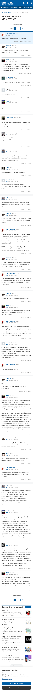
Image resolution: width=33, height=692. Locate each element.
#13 (7, 215)
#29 (7, 545)
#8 (6, 134)
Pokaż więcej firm (17, 666)
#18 (7, 307)
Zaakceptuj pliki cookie (16, 683)
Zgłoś (30, 41)
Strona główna (4, 12)
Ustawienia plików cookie (16, 688)
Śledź (22, 41)
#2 (6, 61)
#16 (7, 275)
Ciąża (13, 12)
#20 (7, 344)
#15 (7, 259)
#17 (7, 295)
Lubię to (16, 41)
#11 (7, 181)
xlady (7, 59)
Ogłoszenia (6, 7)
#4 (6, 91)
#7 (6, 119)
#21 (7, 366)
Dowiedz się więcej (7, 679)
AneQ (7, 453)
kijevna (8, 179)
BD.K (7, 133)
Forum (21, 7)
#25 (7, 455)
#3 (6, 79)
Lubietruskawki (10, 33)
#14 (7, 231)
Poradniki (26, 7)
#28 (7, 512)
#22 (7, 380)
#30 (7, 574)
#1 (6, 47)
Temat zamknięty (17, 24)
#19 (7, 323)
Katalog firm (14, 7)
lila (7, 150)
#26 (7, 469)
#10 (7, 169)
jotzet (7, 167)
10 (25, 41)
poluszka (8, 45)
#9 (6, 151)
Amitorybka (9, 117)
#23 (7, 397)
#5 (6, 103)
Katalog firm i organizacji (12, 607)
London (16, 544)
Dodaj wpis (28, 607)
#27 (7, 487)
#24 (7, 439)
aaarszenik (9, 544)
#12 (7, 199)
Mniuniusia (9, 77)
